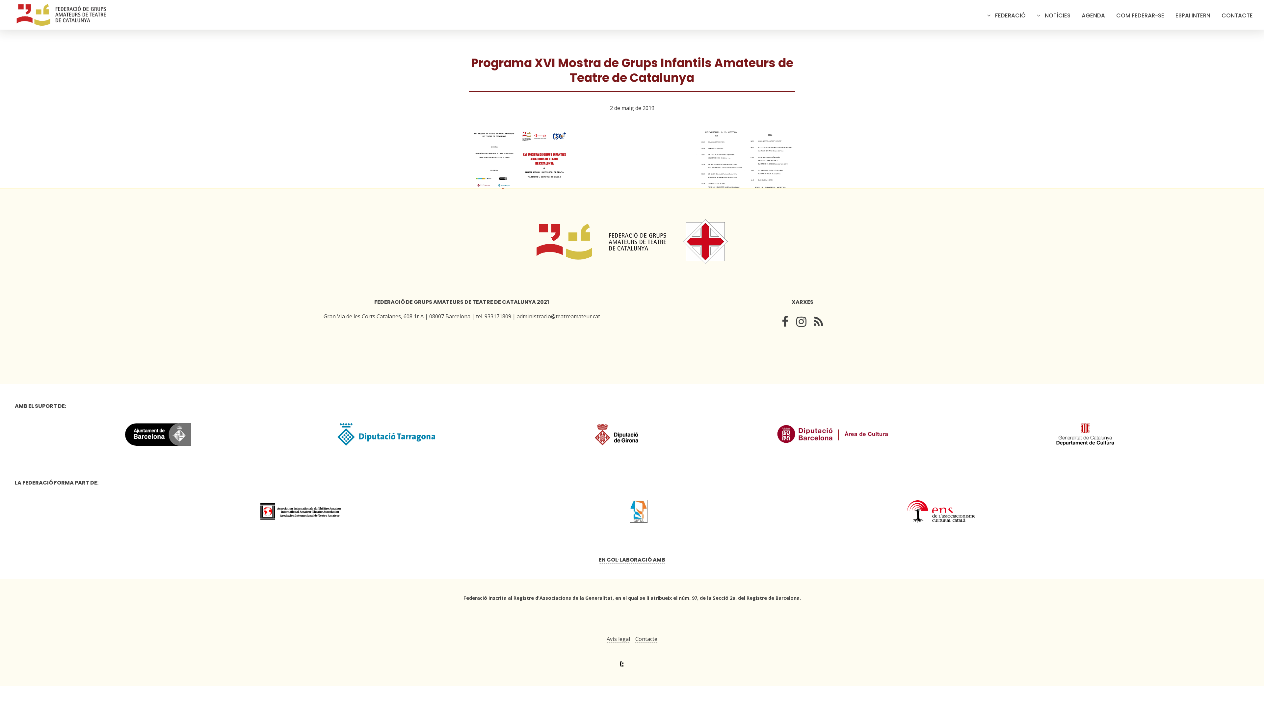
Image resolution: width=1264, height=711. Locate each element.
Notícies (1057, 15)
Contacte (1237, 15)
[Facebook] (785, 323)
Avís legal (618, 639)
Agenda (1093, 15)
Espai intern (1192, 15)
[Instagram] (801, 323)
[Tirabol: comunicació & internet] (632, 664)
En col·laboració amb (632, 560)
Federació (1010, 15)
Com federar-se (1140, 15)
